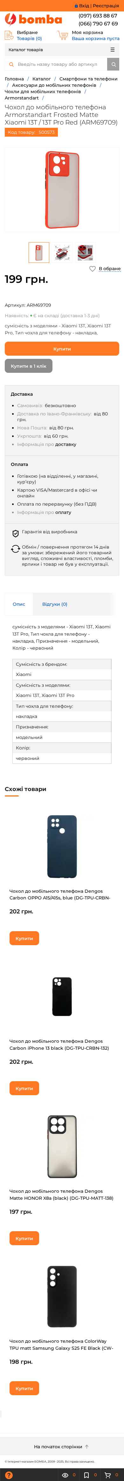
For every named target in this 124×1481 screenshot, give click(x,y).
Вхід (84, 6)
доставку (65, 444)
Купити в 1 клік (28, 366)
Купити (62, 349)
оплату (63, 512)
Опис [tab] (19, 604)
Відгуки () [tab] (54, 604)
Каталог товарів (26, 49)
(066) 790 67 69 (98, 24)
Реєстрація (106, 6)
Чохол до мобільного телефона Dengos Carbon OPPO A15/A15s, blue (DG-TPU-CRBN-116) (60, 898)
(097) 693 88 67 (98, 16)
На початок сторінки (59, 1447)
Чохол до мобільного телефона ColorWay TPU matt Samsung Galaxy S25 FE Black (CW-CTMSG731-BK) (61, 1348)
